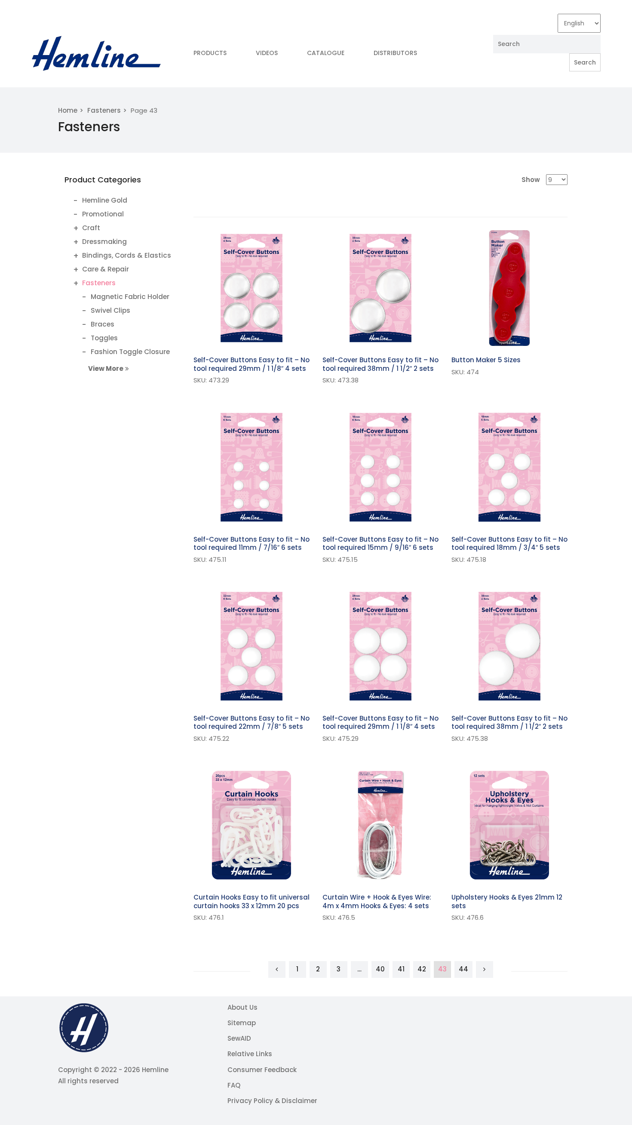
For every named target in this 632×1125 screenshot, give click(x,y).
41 (401, 969)
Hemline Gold (104, 200)
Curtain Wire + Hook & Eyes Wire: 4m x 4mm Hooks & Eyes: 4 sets (376, 901)
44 (463, 969)
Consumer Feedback (262, 1069)
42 (421, 969)
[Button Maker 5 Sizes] (509, 288)
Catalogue (325, 53)
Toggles (104, 337)
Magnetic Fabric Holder (130, 296)
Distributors (395, 53)
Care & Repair (105, 269)
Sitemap (241, 1022)
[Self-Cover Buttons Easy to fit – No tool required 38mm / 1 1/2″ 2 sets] (380, 288)
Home (67, 110)
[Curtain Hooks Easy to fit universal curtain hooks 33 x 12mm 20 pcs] (251, 825)
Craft (91, 227)
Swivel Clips (110, 310)
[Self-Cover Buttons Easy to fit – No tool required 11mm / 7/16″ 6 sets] (251, 467)
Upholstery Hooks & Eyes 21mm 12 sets (506, 901)
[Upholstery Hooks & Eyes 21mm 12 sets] (509, 825)
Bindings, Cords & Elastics (126, 255)
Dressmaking (104, 241)
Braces (102, 324)
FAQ (233, 1085)
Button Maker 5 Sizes (486, 359)
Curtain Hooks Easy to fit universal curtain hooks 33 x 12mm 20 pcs (251, 901)
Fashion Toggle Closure (130, 351)
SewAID (239, 1038)
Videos (267, 53)
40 (380, 969)
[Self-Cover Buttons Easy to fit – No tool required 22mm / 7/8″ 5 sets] (251, 646)
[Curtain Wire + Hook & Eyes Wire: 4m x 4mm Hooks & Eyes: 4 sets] (380, 825)
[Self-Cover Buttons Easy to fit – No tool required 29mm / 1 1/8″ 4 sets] (251, 288)
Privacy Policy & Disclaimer (272, 1100)
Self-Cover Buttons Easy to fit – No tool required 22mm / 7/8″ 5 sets (251, 722)
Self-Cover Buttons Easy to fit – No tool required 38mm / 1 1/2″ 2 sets (380, 364)
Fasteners (104, 110)
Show (531, 179)
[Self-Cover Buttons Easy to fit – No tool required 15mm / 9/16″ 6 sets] (380, 467)
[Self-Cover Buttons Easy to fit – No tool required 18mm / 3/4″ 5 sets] (509, 467)
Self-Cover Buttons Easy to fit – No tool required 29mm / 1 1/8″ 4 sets (251, 364)
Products (210, 53)
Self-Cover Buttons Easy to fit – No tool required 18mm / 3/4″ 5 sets (509, 543)
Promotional (103, 214)
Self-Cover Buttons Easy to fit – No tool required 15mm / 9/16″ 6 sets (380, 543)
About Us (242, 1007)
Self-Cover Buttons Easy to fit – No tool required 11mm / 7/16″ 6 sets (251, 543)
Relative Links (249, 1053)
